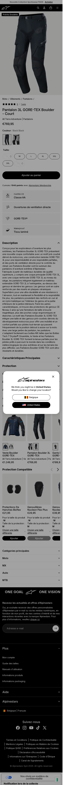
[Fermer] (54, 377)
